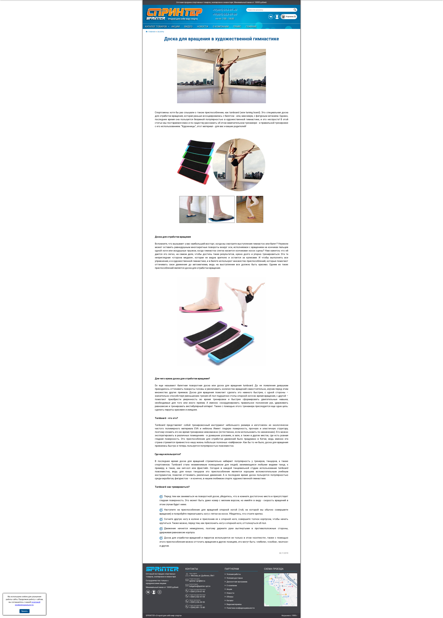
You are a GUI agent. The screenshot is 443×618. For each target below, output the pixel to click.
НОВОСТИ (202, 26)
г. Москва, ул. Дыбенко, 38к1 (201, 576)
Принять (24, 611)
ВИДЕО (188, 26)
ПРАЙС (237, 26)
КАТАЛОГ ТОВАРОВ (156, 26)
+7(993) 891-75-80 (197, 607)
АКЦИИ (175, 26)
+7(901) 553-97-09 (225, 14)
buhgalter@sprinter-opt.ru (199, 586)
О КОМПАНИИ (221, 26)
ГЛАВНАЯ (251, 26)
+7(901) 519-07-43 (225, 9)
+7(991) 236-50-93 (197, 602)
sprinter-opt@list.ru (197, 581)
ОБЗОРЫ (160, 32)
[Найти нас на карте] (280, 606)
